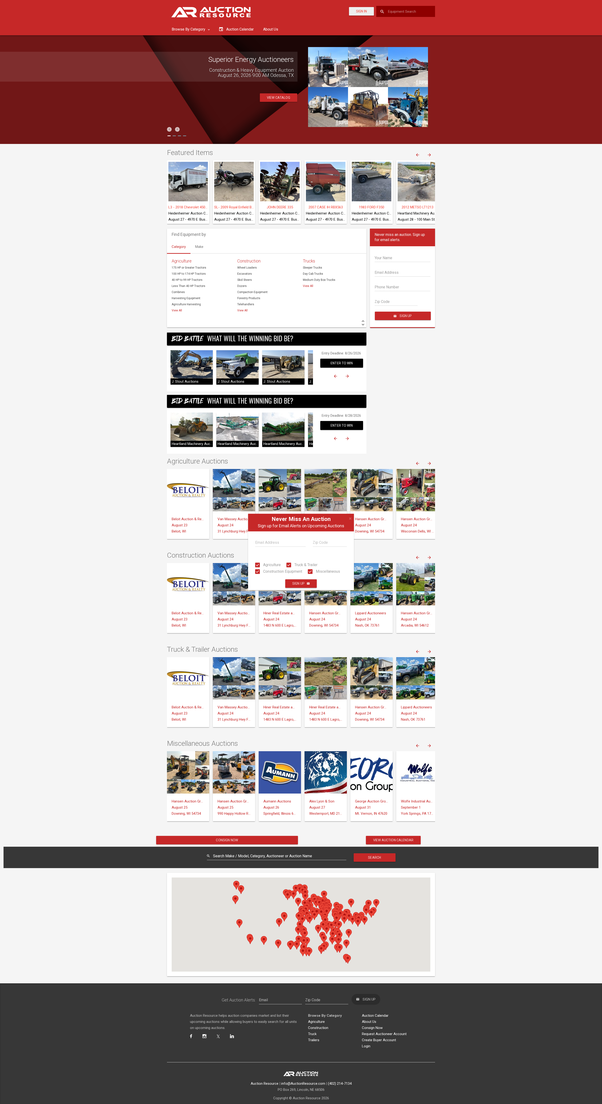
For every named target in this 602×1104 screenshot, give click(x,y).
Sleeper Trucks (312, 267)
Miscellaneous (327, 571)
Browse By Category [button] (189, 29)
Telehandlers (245, 304)
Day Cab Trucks (313, 273)
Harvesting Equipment (186, 298)
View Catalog (278, 97)
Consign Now (227, 840)
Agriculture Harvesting (186, 304)
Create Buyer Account (379, 1040)
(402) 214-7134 (340, 1083)
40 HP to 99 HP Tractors (187, 280)
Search (374, 857)
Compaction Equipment (252, 292)
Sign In (361, 11)
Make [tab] (199, 247)
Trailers (313, 1040)
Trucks (309, 260)
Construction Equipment (282, 571)
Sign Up (298, 584)
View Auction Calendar (393, 840)
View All (177, 310)
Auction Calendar (375, 1015)
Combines (178, 292)
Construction (249, 260)
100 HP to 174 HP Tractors (189, 273)
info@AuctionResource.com (303, 1083)
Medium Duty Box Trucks (319, 280)
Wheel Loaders (247, 267)
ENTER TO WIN (342, 363)
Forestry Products (248, 298)
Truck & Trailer (305, 565)
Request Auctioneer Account (384, 1034)
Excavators (244, 273)
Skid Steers (244, 280)
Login (366, 1046)
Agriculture (271, 565)
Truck (312, 1034)
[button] (169, 129)
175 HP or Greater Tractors (189, 267)
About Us (270, 29)
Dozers (242, 286)
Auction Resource (264, 1083)
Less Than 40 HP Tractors (188, 286)
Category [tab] (179, 247)
